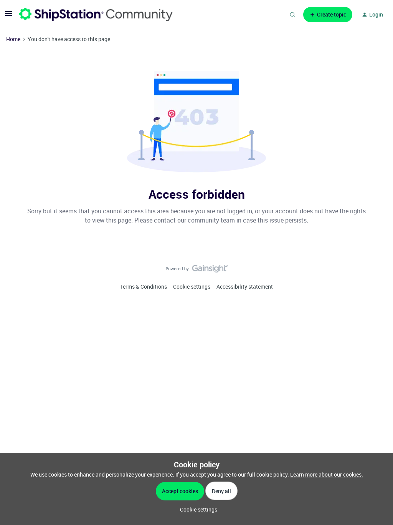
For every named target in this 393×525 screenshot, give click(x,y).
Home (13, 39)
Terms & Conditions (143, 286)
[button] (8, 16)
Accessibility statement (244, 286)
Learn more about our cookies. (326, 474)
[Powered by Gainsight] (197, 270)
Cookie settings (191, 286)
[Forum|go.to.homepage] (96, 14)
